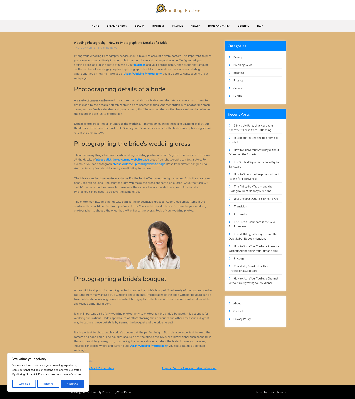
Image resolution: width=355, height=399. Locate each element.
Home (95, 25)
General (243, 25)
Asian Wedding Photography (143, 74)
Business (158, 25)
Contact (238, 311)
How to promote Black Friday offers (91, 368)
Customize (24, 383)
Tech (260, 25)
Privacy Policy (242, 319)
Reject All (48, 383)
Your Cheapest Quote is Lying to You (256, 199)
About (237, 303)
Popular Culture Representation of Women (189, 368)
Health (195, 25)
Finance (177, 25)
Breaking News (117, 25)
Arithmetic (240, 214)
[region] (48, 372)
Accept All (72, 383)
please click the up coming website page (122, 160)
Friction (239, 258)
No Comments (86, 47)
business (140, 65)
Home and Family (219, 25)
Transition (240, 206)
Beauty (139, 25)
